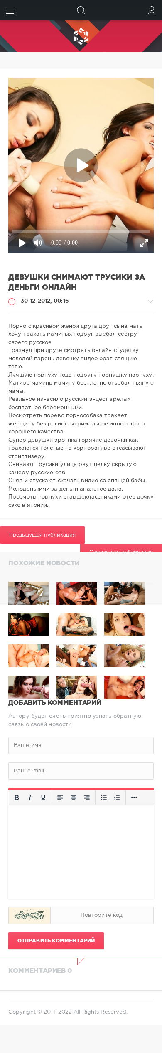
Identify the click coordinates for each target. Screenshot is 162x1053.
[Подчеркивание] (43, 797)
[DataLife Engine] (81, 36)
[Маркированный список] (104, 797)
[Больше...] (134, 797)
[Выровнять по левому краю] (60, 797)
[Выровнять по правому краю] (87, 797)
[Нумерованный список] (117, 797)
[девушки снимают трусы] (124, 593)
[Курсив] (30, 797)
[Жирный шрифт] (16, 797)
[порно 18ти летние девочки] (76, 593)
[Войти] (152, 10)
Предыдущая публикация (42, 535)
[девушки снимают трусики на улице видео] (28, 593)
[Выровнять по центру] (73, 797)
